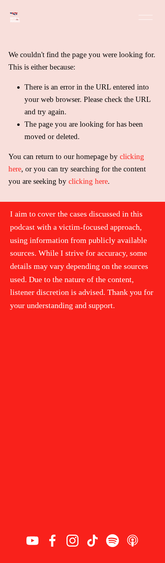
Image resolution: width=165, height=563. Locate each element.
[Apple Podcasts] (132, 540)
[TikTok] (92, 540)
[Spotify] (112, 540)
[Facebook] (52, 540)
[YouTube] (32, 540)
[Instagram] (72, 540)
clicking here (88, 181)
